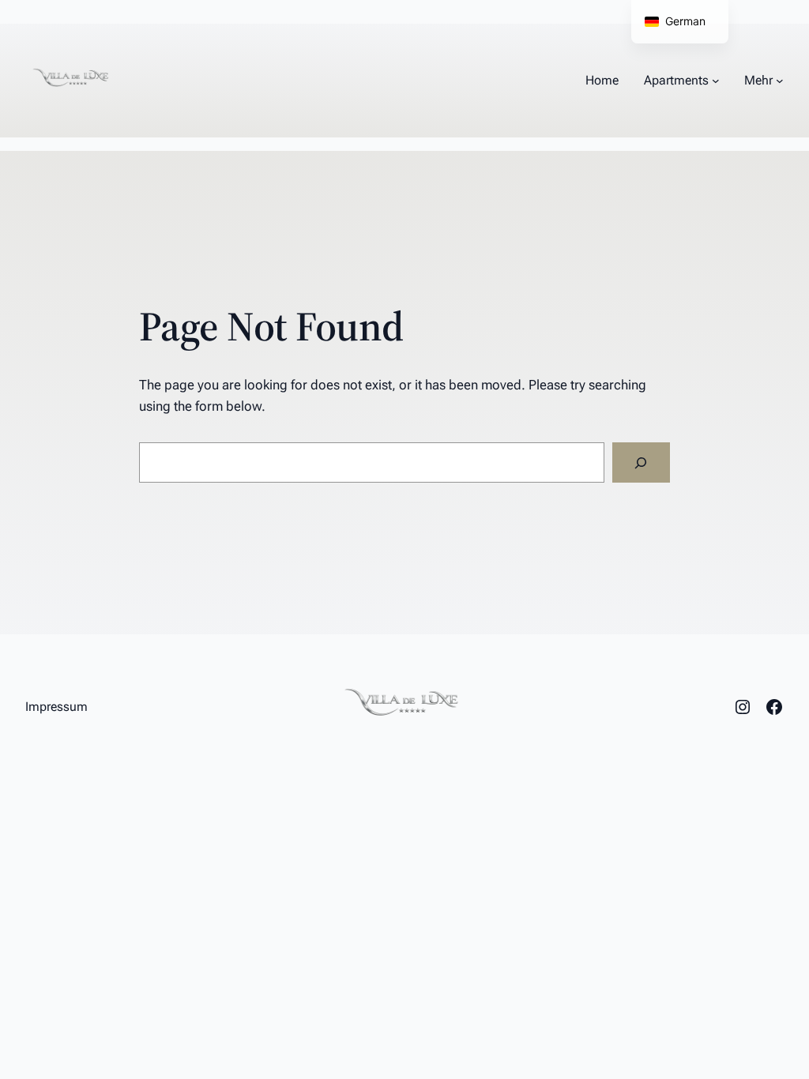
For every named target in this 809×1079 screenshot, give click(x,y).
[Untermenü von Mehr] (780, 81)
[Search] (641, 462)
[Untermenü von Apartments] (716, 81)
